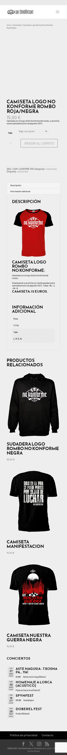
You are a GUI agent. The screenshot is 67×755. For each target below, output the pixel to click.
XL (21, 338)
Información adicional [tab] (20, 191)
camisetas (22, 171)
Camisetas (17, 25)
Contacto (47, 735)
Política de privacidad (23, 735)
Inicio (9, 25)
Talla (10, 133)
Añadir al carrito (39, 143)
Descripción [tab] (15, 185)
